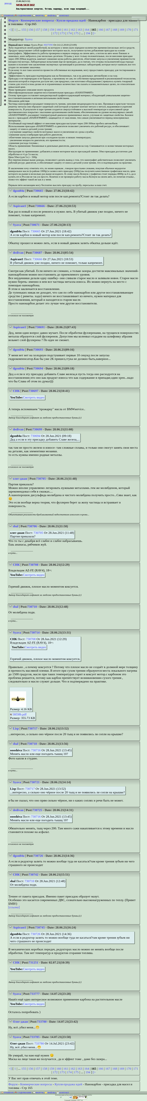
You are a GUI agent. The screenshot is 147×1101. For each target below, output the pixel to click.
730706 (32, 526)
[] (14, 907)
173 (62, 33)
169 (121, 29)
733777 (35, 994)
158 (44, 29)
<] (10, 29)
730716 (36, 750)
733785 (35, 1037)
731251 (33, 962)
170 (128, 29)
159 (51, 29)
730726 (38, 855)
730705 (41, 478)
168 (114, 29)
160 (58, 29)
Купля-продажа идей (71, 20)
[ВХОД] (8, 3)
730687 (37, 252)
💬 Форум (38, 16)
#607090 (48, 44)
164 (86, 29)
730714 (35, 632)
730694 (38, 368)
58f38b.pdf (19, 714)
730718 (32, 743)
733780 (42, 1021)
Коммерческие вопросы (37, 20)
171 (135, 29)
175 (76, 33)
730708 (33, 564)
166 (100, 29)
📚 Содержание (23, 16)
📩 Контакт (63, 16)
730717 (32, 728)
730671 (35, 225)
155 (23, 29)
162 (72, 29)
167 (107, 29)
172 (55, 33)
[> (94, 33)
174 (69, 33)
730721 (35, 782)
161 (65, 29)
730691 (40, 327)
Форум (13, 20)
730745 (40, 927)
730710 (32, 606)
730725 (37, 810)
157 (37, 29)
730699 (37, 429)
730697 (33, 391)
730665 (38, 190)
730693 (38, 349)
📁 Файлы (50, 16)
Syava (28, 39)
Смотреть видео (33, 397)
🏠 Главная (7, 16)
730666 (40, 206)
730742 (33, 874)
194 (88, 33)
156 (30, 29)
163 (79, 29)
